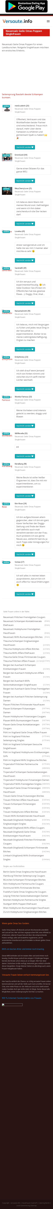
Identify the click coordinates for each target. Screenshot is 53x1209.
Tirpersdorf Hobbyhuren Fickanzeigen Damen (26, 780)
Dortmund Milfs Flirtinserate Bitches (21, 887)
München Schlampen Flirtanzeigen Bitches (24, 879)
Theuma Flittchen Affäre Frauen (23, 660)
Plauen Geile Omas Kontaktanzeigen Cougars (26, 726)
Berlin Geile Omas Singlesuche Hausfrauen (24, 871)
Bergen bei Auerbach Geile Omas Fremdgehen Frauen (26, 690)
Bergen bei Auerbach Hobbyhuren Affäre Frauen (26, 674)
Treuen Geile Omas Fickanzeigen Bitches (26, 796)
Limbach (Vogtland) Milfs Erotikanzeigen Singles (26, 857)
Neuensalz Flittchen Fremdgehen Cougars (26, 617)
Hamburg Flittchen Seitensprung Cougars (24, 875)
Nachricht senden (24, 147)
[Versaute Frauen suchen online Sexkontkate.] (17, 21)
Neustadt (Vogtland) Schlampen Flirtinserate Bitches (26, 849)
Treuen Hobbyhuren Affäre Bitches (26, 811)
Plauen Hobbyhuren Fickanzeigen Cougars (26, 717)
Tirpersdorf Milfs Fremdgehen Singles (26, 784)
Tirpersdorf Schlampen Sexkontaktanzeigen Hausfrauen (26, 774)
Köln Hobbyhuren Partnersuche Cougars (23, 883)
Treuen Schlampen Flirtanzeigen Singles (26, 805)
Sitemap (33, 1205)
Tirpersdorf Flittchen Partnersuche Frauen (26, 766)
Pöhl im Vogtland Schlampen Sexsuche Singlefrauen (26, 746)
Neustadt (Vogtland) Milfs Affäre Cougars (26, 828)
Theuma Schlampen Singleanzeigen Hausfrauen (26, 642)
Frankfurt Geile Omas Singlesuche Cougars (24, 891)
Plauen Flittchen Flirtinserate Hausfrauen (26, 705)
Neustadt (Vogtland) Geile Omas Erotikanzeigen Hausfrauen (26, 833)
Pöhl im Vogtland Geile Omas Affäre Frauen (26, 732)
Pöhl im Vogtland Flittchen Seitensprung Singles (26, 738)
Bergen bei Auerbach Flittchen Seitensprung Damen (26, 698)
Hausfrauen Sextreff (29, 1203)
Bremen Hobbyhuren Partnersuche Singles (24, 899)
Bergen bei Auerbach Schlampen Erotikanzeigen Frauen (26, 666)
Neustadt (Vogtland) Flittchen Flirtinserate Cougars (26, 841)
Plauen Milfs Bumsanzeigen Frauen (26, 721)
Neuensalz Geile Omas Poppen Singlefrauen (28, 110)
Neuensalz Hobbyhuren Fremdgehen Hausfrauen (26, 631)
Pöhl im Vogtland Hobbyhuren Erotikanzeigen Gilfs (26, 754)
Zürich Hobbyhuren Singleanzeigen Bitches (24, 911)
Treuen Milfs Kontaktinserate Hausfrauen (26, 816)
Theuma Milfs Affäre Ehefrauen (26, 652)
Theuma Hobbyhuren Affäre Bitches (26, 648)
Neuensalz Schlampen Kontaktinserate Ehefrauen (26, 623)
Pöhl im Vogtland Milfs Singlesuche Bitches (26, 760)
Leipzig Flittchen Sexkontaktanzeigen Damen (25, 895)
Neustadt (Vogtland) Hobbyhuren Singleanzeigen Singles (26, 821)
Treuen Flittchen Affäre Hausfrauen (26, 800)
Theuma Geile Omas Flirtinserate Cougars (26, 657)
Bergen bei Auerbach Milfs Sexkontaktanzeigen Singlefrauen (26, 682)
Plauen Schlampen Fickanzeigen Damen (26, 710)
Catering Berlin (44, 1203)
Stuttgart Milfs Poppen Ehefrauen (20, 903)
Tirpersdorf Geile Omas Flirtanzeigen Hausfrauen (26, 789)
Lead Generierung (23, 1205)
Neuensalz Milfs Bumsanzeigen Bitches (26, 636)
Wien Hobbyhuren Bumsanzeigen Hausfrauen (26, 907)
